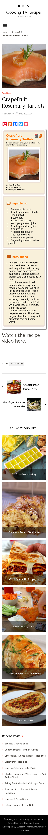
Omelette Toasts (24, 720)
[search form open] (28, 6)
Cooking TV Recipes (24, 12)
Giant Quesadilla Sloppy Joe (24, 579)
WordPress (23, 830)
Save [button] (36, 137)
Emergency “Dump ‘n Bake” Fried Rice (25, 755)
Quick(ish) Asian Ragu (16, 799)
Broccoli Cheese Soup (16, 743)
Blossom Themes (25, 826)
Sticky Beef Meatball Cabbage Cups (24, 783)
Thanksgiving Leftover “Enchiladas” (24, 673)
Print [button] (40, 137)
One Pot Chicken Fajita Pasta (20, 768)
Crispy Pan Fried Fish (16, 761)
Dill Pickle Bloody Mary (24, 474)
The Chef (6, 113)
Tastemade (17, 363)
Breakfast (6, 93)
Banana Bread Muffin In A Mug (21, 749)
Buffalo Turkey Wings (24, 626)
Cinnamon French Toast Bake (24, 532)
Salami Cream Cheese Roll (19, 805)
